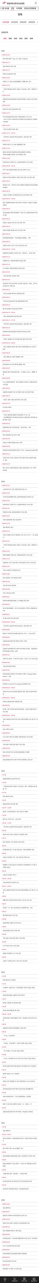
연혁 (12, 8)
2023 (15, 38)
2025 (5, 38)
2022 (20, 38)
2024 (10, 38)
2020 (31, 38)
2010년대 (14, 22)
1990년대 (31, 22)
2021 (26, 38)
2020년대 (5, 22)
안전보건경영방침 (30, 8)
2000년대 (23, 22)
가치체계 (19, 8)
